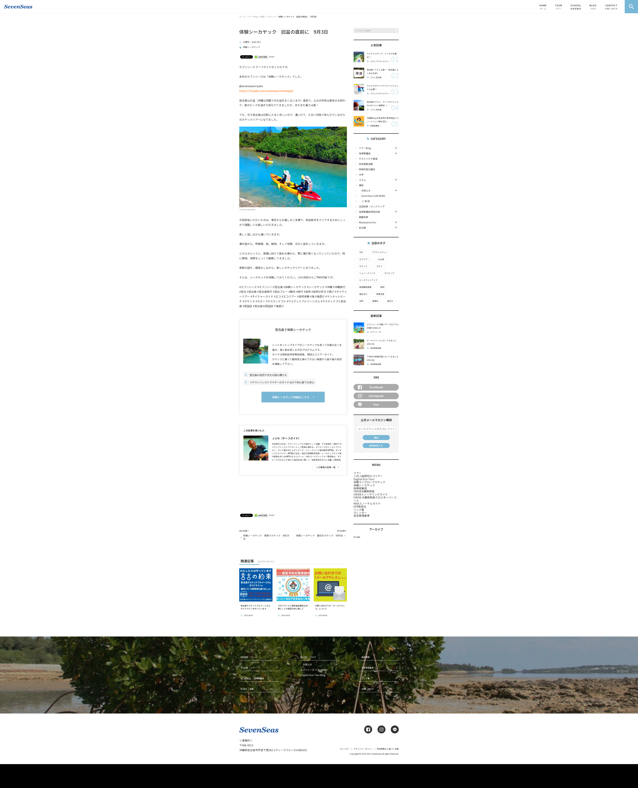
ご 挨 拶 (365, 201)
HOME (543, 7)
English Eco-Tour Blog (312, 675)
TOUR (558, 7)
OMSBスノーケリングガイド (371, 494)
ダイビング (388, 273)
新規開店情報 (364, 287)
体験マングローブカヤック (369, 482)
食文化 (389, 301)
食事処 (374, 301)
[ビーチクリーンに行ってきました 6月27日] (359, 343)
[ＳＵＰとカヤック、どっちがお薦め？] (359, 57)
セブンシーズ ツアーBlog (313, 669)
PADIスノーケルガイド (367, 503)
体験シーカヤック (251, 47)
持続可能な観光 (367, 169)
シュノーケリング (366, 273)
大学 (361, 174)
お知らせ (366, 190)
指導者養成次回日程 (369, 211)
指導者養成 (374, 126)
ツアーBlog (365, 148)
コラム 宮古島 (375, 77)
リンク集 (359, 510)
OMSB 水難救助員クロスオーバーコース (375, 498)
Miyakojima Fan (367, 222)
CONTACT (611, 7)
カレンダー (360, 513)
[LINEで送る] (261, 56)
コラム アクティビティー (380, 61)
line (376, 404)
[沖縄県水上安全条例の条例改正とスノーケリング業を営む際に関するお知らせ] (359, 121)
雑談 (361, 185)
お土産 (380, 259)
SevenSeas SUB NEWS (372, 195)
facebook (376, 387)
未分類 (362, 227)
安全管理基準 (362, 516)
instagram (376, 396)
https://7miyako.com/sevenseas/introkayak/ (266, 91)
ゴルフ (378, 266)
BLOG (592, 7)
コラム (362, 180)
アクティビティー (379, 252)
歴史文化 (362, 294)
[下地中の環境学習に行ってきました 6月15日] (359, 360)
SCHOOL (575, 7)
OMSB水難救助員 (364, 491)
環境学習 (379, 294)
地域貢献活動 (366, 164)
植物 (381, 287)
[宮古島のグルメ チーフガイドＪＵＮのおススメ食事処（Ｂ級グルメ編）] (359, 105)
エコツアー (363, 259)
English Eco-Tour (364, 479)
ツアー (357, 473)
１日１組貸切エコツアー (368, 476)
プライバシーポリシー (363, 748)
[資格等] (337, 459)
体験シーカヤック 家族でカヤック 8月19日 (266, 537)
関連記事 (363, 217)
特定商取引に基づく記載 (388, 748)
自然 (360, 301)
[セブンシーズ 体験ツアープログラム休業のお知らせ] (359, 327)
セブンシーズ (375, 332)
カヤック (362, 266)
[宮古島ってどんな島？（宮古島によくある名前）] (359, 73)
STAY (247, 689)
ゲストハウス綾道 (368, 158)
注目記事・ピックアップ (371, 206)
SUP (360, 252)
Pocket (271, 56)
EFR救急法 (360, 506)
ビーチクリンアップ (367, 280)
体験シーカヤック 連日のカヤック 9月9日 (319, 535)
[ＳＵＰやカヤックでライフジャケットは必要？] (359, 89)
